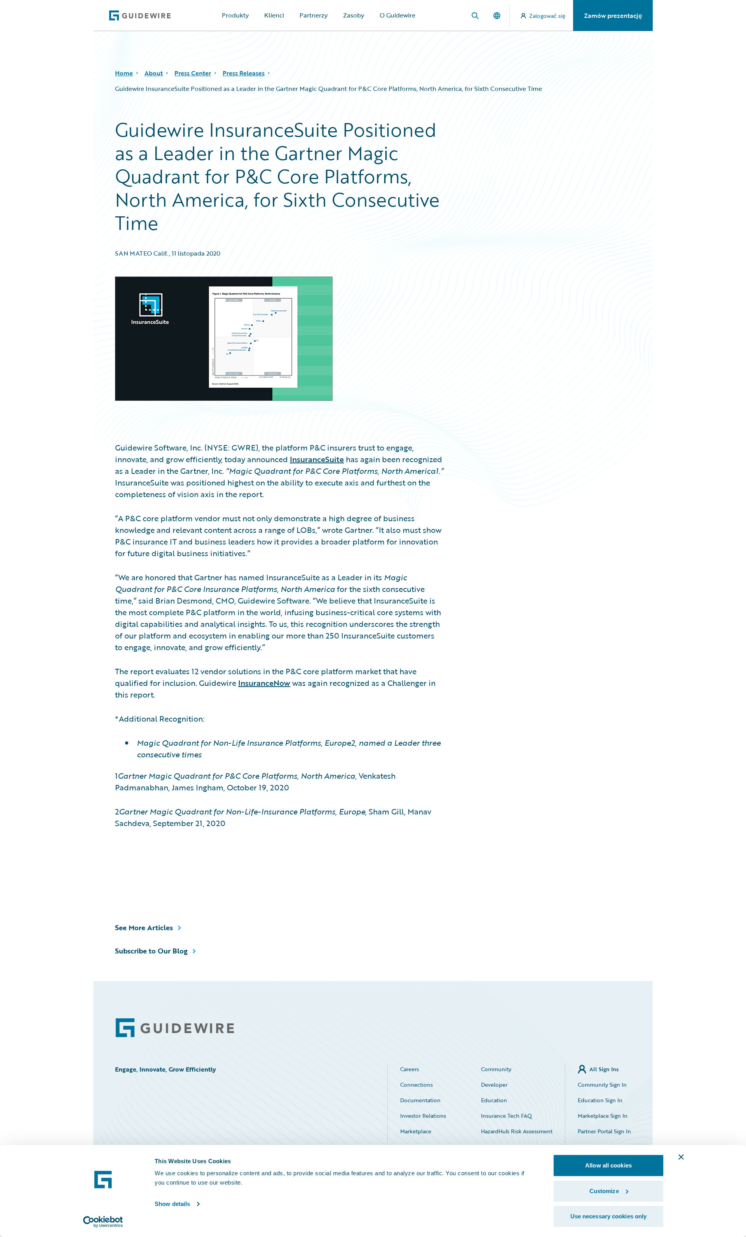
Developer (494, 1084)
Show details (172, 1203)
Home (124, 73)
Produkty (235, 15)
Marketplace (415, 1131)
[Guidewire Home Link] (175, 1027)
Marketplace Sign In (602, 1116)
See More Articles (144, 927)
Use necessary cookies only (608, 1216)
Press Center (192, 73)
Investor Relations (423, 1116)
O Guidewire (397, 15)
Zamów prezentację (613, 15)
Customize (604, 1191)
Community (496, 1069)
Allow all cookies (608, 1165)
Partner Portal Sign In (604, 1131)
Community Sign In (602, 1084)
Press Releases (244, 73)
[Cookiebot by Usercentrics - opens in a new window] (103, 1222)
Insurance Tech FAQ (506, 1116)
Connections (416, 1084)
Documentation (420, 1100)
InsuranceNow (264, 683)
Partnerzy (314, 15)
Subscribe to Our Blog (151, 951)
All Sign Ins (604, 1069)
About (154, 73)
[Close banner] (681, 1157)
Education (494, 1100)
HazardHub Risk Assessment (517, 1131)
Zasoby (353, 15)
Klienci (274, 15)
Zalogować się (547, 16)
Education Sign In (600, 1100)
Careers (409, 1069)
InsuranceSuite (317, 459)
